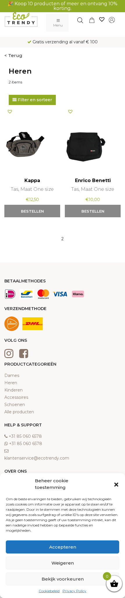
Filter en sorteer (34, 99)
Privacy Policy (74, 591)
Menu (58, 25)
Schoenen (14, 404)
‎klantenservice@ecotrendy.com (36, 458)
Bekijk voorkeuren (63, 579)
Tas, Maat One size (32, 189)
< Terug (13, 55)
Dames (11, 375)
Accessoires (16, 397)
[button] (116, 484)
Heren (10, 382)
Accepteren (62, 547)
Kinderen (13, 390)
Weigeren (62, 563)
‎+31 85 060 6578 (25, 436)
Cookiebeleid (49, 591)
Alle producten (19, 411)
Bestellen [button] (32, 211)
